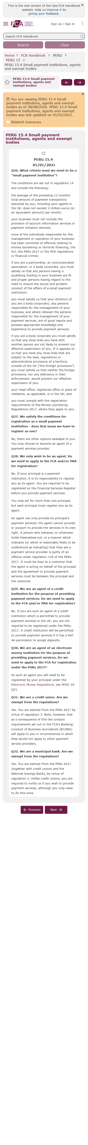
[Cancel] (83, 94)
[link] (22, 23)
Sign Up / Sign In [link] (62, 23)
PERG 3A (68, 684)
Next (53, 809)
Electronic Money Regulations (32, 684)
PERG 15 (13, 60)
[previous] (66, 82)
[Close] (82, 5)
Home (10, 55)
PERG (57, 55)
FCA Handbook (33, 55)
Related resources (26, 122)
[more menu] (82, 23)
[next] (79, 82)
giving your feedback (43, 13)
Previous (34, 809)
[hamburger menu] (5, 23)
